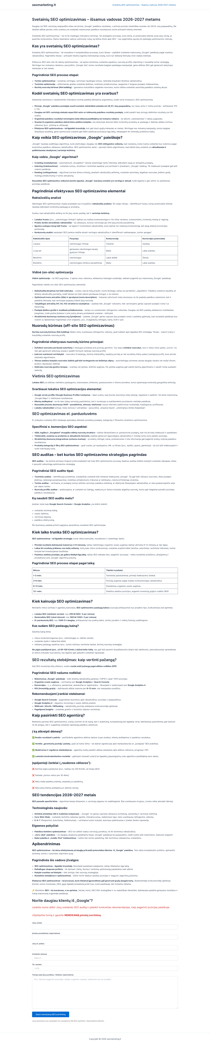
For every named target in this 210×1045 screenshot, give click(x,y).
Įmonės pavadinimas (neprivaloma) (46, 933)
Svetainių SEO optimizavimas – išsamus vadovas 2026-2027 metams (144, 5)
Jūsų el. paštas (38, 944)
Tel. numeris (37, 964)
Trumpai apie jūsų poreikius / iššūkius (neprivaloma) (53, 975)
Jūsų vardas (37, 923)
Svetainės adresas (39, 954)
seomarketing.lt (44, 5)
